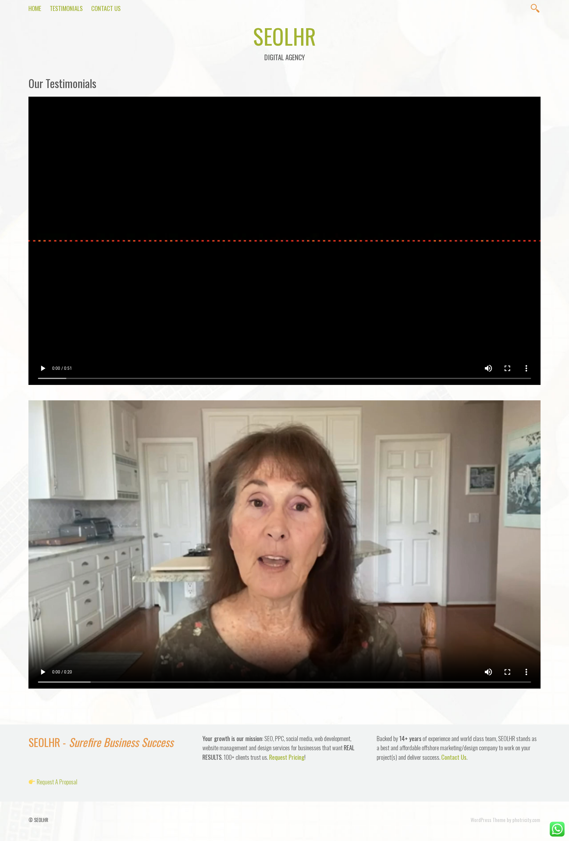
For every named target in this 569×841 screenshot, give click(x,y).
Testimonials (66, 8)
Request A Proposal (57, 781)
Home (34, 8)
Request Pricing (286, 757)
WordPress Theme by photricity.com (505, 820)
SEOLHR (284, 36)
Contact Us (106, 8)
